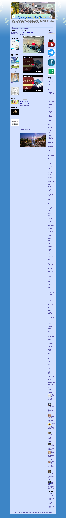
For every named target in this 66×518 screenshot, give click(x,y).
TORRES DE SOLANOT (49, 372)
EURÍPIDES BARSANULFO (50, 190)
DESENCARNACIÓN (51, 155)
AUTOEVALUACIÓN (51, 108)
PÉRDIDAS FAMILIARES (50, 313)
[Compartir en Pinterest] (26, 99)
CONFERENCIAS (50, 139)
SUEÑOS (49, 364)
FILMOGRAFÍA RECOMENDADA (50, 210)
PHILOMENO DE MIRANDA (50, 319)
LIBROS (31, 27)
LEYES (49, 259)
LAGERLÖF (49, 249)
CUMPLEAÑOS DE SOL (53, 443)
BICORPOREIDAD (50, 113)
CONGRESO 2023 (50, 142)
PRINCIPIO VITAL (50, 326)
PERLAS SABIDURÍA (51, 317)
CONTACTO (35, 27)
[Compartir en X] (25, 99)
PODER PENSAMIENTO (50, 321)
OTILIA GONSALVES (51, 304)
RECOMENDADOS (50, 342)
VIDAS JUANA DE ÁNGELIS (52, 452)
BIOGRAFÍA (49, 115)
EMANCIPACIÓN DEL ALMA (25, 129)
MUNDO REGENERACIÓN (50, 294)
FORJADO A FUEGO (52, 461)
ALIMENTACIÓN (50, 81)
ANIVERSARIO (50, 95)
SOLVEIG (49, 361)
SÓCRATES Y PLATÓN (51, 357)
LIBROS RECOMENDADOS (50, 264)
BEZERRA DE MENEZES (50, 112)
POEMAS (49, 323)
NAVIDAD (49, 297)
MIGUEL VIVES (50, 284)
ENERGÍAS (49, 174)
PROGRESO (49, 331)
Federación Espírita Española (51, 493)
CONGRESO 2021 (50, 141)
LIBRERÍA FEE (41, 27)
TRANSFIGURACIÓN (51, 373)
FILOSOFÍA (49, 215)
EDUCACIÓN (50, 166)
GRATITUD (49, 222)
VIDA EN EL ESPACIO (51, 384)
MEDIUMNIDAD (50, 276)
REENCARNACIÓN (50, 343)
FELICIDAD (49, 204)
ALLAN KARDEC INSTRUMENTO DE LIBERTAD (52, 472)
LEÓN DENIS (50, 253)
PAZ (48, 307)
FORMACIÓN (50, 218)
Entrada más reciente (24, 125)
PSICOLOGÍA (50, 339)
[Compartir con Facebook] (25, 99)
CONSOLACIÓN (50, 147)
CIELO (49, 124)
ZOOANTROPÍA (50, 392)
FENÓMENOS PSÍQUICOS (50, 208)
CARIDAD (49, 120)
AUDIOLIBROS (50, 100)
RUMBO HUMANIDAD (51, 350)
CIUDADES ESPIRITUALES (50, 130)
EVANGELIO (49, 193)
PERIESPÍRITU (50, 316)
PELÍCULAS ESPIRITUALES (50, 310)
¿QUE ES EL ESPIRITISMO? (16, 27)
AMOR (49, 89)
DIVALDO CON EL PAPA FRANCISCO (50, 160)
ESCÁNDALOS (50, 177)
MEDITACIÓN (50, 275)
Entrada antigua (43, 125)
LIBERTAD (49, 260)
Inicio (34, 125)
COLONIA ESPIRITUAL (50, 136)
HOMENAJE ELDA (50, 231)
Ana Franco (52, 394)
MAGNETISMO (50, 268)
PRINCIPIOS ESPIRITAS (49, 328)
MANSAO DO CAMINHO (51, 496)
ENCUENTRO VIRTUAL (50, 172)
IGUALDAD (49, 235)
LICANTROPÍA (50, 265)
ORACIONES (50, 303)
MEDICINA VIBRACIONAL (50, 273)
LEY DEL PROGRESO (51, 256)
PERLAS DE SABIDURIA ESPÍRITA (53, 482)
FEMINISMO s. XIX (50, 206)
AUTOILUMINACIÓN (51, 110)
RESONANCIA (50, 346)
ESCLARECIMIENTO (51, 178)
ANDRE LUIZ (50, 92)
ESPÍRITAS (49, 180)
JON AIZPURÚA (50, 246)
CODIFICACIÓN (50, 132)
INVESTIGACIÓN (50, 242)
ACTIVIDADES (50, 78)
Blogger (51, 512)
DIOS (48, 158)
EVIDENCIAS (50, 198)
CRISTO (49, 150)
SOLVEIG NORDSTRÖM (15, 28)
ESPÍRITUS (49, 184)
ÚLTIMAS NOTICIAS (51, 376)
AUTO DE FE (50, 104)
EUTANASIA (49, 191)
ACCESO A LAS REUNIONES (24, 28)
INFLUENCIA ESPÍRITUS (50, 240)
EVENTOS (49, 196)
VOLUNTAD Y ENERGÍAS (50, 389)
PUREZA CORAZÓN (51, 340)
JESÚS (49, 243)
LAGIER (49, 250)
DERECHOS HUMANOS (49, 152)
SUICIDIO (49, 365)
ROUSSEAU (49, 349)
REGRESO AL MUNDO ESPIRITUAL (52, 404)
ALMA (49, 84)
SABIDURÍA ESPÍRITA (51, 352)
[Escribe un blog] (24, 99)
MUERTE (49, 287)
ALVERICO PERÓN (50, 85)
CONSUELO (49, 149)
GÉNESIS (49, 221)
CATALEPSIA (50, 121)
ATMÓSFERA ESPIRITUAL (50, 98)
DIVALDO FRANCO (51, 162)
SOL (48, 358)
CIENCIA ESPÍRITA (50, 127)
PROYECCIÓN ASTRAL (50, 333)
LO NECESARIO (50, 267)
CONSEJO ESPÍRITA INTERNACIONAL (51, 144)
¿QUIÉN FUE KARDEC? (25, 27)
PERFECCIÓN (50, 314)
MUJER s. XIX (50, 288)
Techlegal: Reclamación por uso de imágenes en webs (51, 506)
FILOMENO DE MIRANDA (50, 214)
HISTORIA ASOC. (50, 228)
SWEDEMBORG (50, 367)
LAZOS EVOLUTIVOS (51, 252)
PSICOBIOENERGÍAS (51, 336)
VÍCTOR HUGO (50, 379)
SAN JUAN (49, 353)
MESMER (49, 279)
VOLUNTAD (49, 387)
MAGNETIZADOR (50, 271)
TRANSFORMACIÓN (51, 375)
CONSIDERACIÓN (50, 146)
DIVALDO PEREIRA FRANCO (48, 27)
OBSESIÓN (49, 300)
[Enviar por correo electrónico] (23, 99)
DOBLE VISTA (50, 163)
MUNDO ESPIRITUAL (51, 292)
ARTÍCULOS (49, 96)
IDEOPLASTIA (50, 234)
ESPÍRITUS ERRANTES (49, 186)
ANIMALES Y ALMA (51, 93)
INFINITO (49, 238)
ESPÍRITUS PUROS (51, 188)
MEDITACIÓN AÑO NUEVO (53, 424)
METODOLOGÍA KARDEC (50, 281)
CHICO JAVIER (50, 123)
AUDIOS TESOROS (51, 101)
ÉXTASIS (49, 199)
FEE (48, 203)
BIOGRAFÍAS (50, 116)
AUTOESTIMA (50, 107)
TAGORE (49, 368)
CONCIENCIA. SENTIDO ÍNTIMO (50, 138)
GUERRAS (49, 224)
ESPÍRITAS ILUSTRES (51, 181)
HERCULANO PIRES (51, 225)
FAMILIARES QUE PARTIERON (50, 201)
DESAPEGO (49, 154)
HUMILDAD (49, 232)
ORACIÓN (49, 301)
